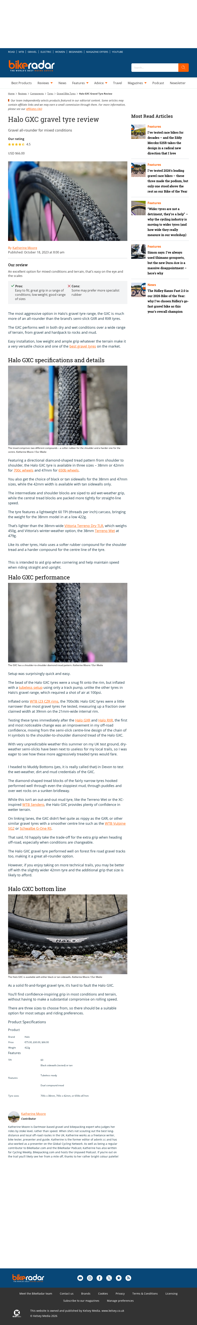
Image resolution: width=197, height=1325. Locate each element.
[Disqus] (71, 1219)
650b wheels (68, 470)
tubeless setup (31, 687)
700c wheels (23, 470)
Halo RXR (105, 720)
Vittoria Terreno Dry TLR (83, 525)
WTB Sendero (33, 804)
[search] (183, 67)
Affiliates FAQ (34, 109)
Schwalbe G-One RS (36, 828)
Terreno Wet (105, 530)
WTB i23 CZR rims (44, 701)
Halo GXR (82, 720)
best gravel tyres (82, 346)
